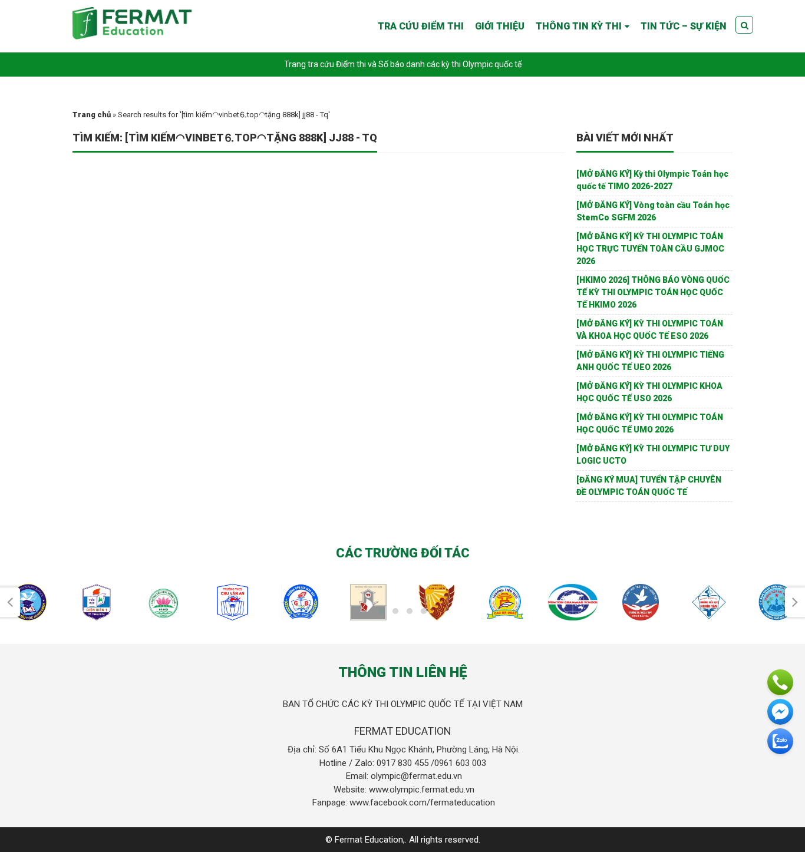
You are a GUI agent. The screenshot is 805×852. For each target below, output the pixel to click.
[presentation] (10, 602)
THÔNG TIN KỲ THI (579, 26)
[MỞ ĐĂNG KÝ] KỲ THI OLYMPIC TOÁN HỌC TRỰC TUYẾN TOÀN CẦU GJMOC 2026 (650, 249)
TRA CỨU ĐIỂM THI (421, 26)
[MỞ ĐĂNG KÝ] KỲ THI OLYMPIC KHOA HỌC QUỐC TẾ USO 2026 (649, 392)
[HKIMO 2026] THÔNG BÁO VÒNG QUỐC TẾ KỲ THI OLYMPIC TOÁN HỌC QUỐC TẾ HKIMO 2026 (653, 292)
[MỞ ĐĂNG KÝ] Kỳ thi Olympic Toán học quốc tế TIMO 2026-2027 (652, 180)
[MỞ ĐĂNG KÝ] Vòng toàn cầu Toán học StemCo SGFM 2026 (653, 211)
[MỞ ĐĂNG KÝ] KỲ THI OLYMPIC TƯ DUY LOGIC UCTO (653, 454)
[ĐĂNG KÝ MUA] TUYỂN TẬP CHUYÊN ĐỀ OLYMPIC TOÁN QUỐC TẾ (648, 486)
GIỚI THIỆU (499, 26)
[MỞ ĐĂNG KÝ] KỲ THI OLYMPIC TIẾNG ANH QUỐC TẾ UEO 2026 (650, 361)
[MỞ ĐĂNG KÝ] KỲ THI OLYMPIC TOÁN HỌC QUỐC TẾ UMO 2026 (649, 423)
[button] (381, 611)
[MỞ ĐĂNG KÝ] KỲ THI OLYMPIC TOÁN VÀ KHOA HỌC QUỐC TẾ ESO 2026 (649, 330)
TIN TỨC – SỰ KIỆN (684, 26)
